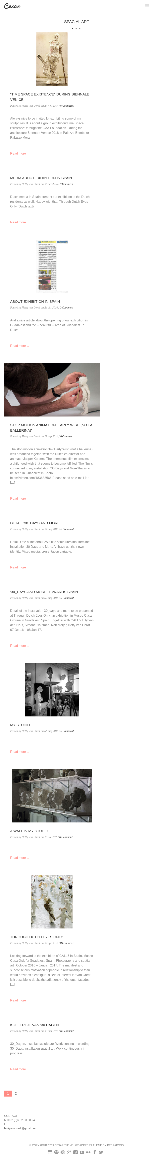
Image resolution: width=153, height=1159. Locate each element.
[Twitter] (101, 1153)
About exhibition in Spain (35, 302)
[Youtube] (82, 1153)
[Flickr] (88, 1153)
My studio (20, 725)
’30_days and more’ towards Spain (44, 592)
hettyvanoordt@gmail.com (20, 1128)
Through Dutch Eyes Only (36, 937)
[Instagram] (50, 1153)
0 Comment (67, 105)
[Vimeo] (75, 1153)
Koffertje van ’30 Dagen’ (35, 1025)
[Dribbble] (63, 1153)
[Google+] (69, 1153)
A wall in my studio (29, 831)
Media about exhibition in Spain (41, 178)
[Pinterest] (56, 1153)
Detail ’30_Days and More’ (35, 523)
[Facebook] (94, 1153)
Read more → (20, 153)
